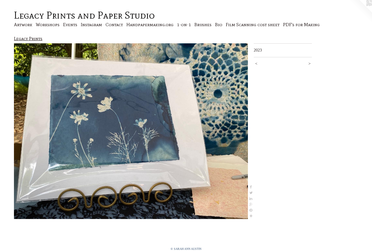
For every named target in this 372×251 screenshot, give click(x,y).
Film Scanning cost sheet (253, 24)
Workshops (48, 24)
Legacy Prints (28, 38)
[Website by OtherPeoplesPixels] (360, 11)
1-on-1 (184, 24)
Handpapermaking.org (150, 24)
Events (70, 24)
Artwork (23, 24)
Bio (218, 24)
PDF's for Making (301, 24)
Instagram (91, 24)
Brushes (203, 24)
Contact (114, 24)
